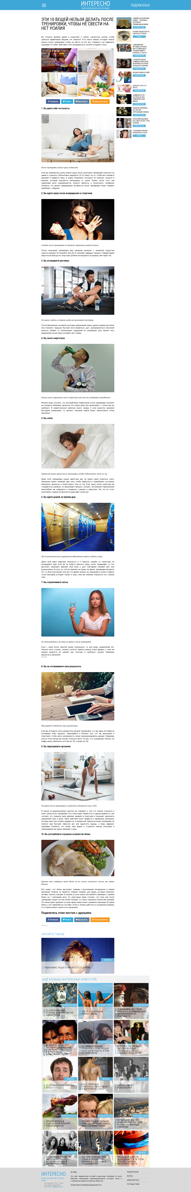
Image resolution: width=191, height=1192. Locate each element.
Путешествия (133, 1184)
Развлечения (132, 1172)
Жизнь (130, 1176)
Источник (44, 925)
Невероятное (133, 1180)
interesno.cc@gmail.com (53, 1186)
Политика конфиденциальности (86, 1185)
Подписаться (140, 5)
